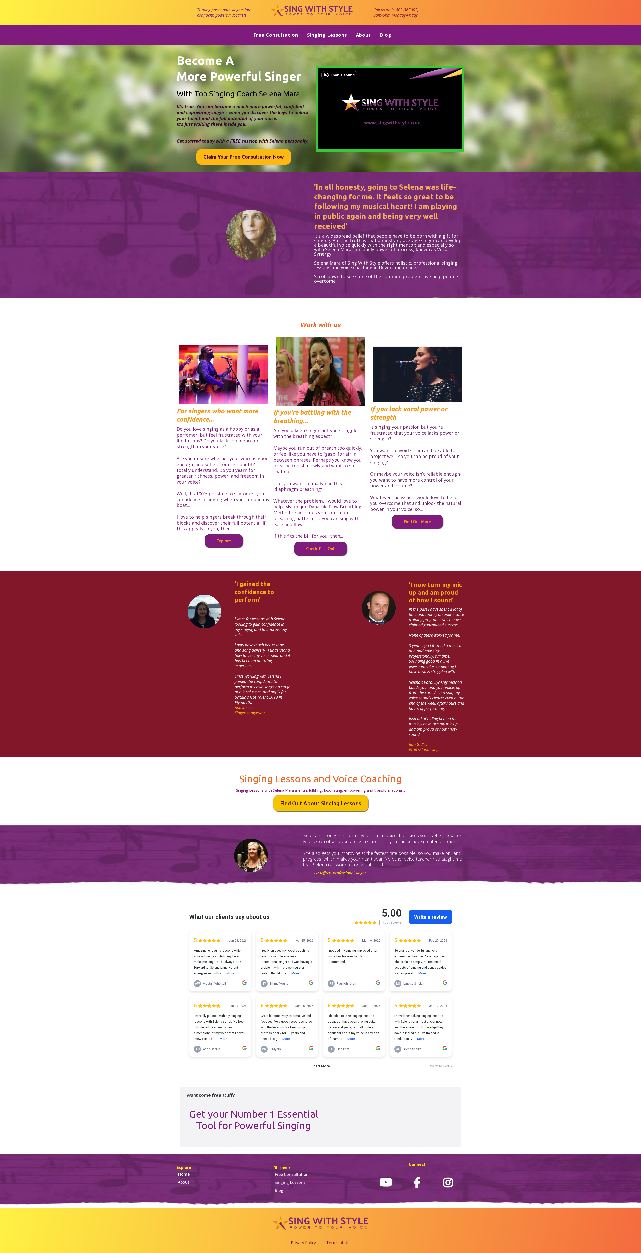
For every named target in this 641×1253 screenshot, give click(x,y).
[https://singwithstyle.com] (312, 12)
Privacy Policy (303, 1242)
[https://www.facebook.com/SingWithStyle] (416, 1182)
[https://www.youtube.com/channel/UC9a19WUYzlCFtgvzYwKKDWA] (386, 1182)
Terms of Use (339, 1242)
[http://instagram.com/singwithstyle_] (448, 1182)
